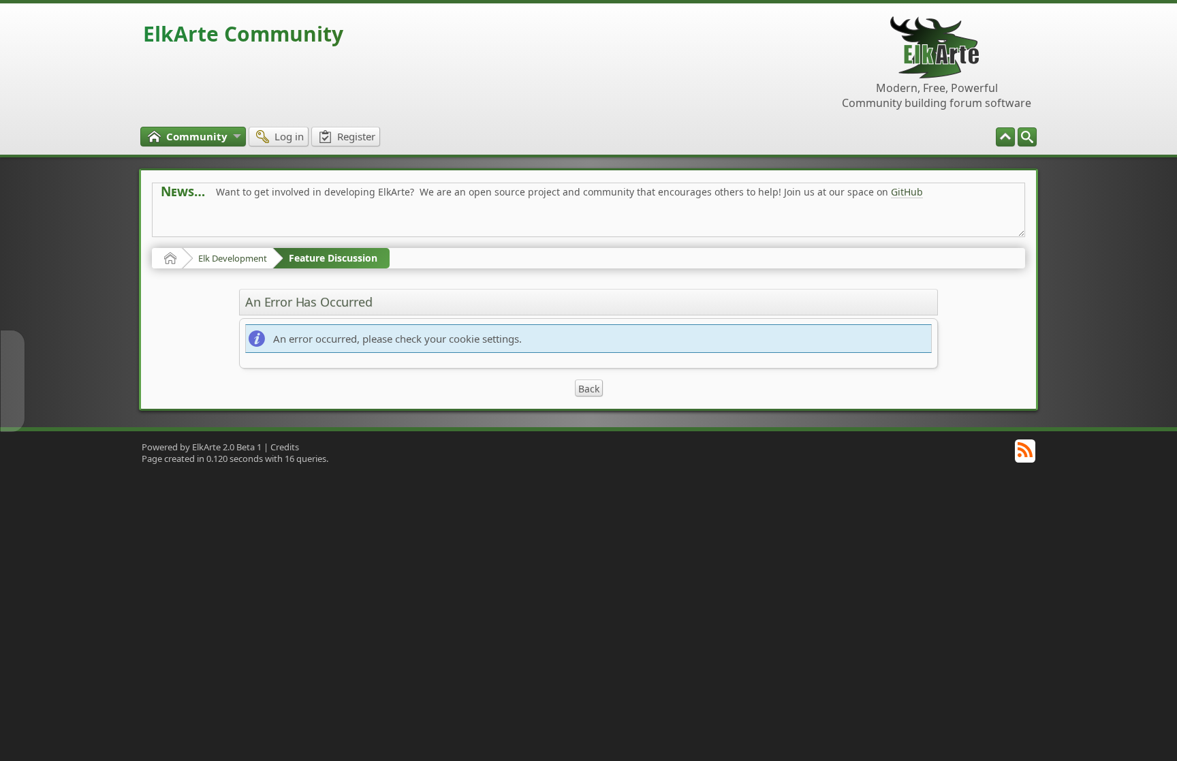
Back (588, 388)
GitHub (907, 191)
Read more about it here (216, 222)
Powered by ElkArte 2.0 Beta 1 (202, 447)
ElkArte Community (243, 34)
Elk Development (232, 258)
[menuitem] (1027, 136)
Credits (284, 447)
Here (375, 222)
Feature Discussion (333, 257)
